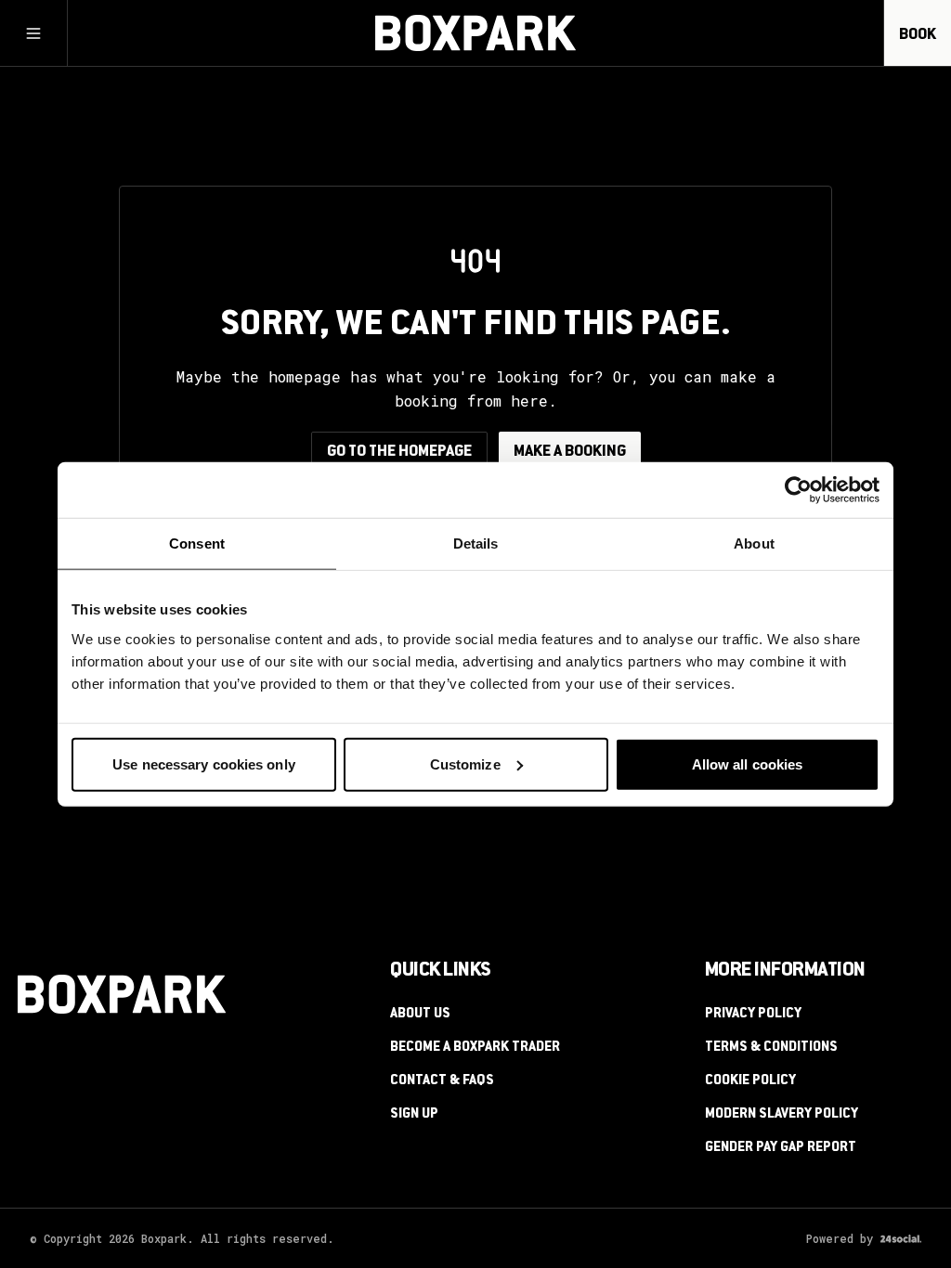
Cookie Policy (750, 1081)
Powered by (839, 1238)
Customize (465, 763)
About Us (420, 1014)
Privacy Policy (753, 1014)
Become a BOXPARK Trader (475, 1048)
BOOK (917, 35)
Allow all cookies (747, 763)
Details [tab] (476, 543)
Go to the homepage (399, 452)
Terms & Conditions (771, 1048)
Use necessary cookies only (203, 763)
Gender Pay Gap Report (780, 1148)
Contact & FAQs (442, 1081)
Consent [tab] (197, 543)
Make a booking (570, 452)
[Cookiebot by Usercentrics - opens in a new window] (798, 490)
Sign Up (414, 1114)
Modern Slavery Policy (781, 1114)
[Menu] (33, 33)
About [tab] (754, 543)
